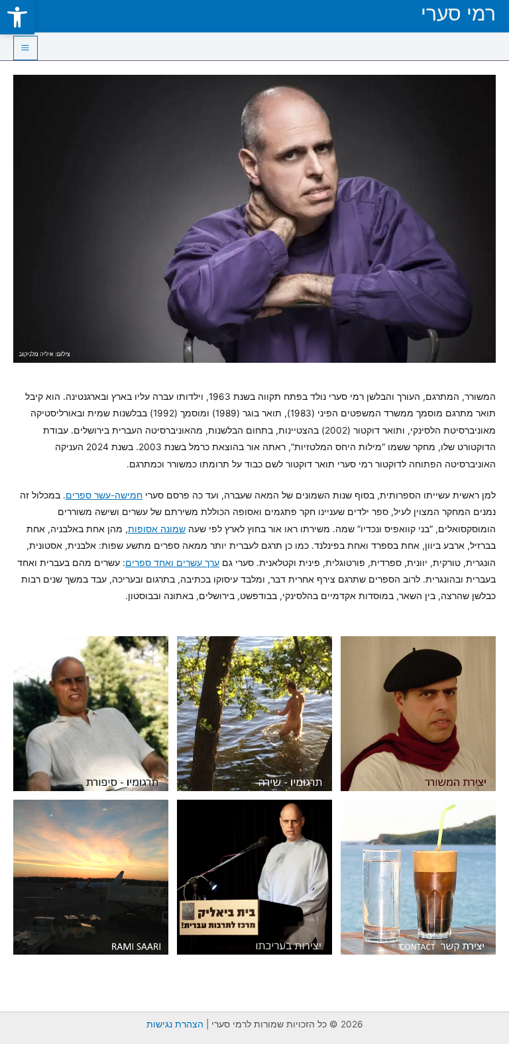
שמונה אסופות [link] (157, 529)
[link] (17, 17)
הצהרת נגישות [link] (174, 1024)
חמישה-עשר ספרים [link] (104, 495)
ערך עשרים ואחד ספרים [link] (172, 562)
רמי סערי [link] (458, 13)
